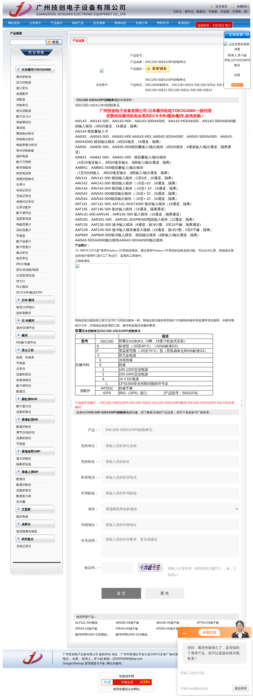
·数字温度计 (23, 241)
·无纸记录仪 (23, 196)
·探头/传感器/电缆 (27, 269)
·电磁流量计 (23, 224)
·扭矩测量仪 (23, 313)
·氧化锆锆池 (23, 76)
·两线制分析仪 (24, 133)
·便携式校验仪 (24, 179)
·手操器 (20, 235)
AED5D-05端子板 (127, 622)
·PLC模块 (21, 287)
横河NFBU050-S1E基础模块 (94, 634)
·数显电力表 (23, 496)
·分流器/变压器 (25, 275)
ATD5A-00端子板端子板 (172, 628)
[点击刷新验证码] (150, 567)
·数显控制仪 (23, 426)
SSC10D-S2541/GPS (201, 403)
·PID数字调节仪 (25, 342)
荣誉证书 (163, 23)
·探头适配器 (23, 111)
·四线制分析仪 (24, 139)
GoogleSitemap (73, 663)
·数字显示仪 (23, 406)
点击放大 (102, 84)
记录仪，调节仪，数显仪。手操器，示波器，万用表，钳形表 (211, 11)
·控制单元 (21, 105)
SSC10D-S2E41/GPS (114, 403)
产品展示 (57, 23)
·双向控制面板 (24, 150)
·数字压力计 (23, 116)
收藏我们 (243, 6)
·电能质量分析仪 (26, 145)
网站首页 (14, 23)
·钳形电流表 (23, 173)
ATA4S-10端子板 (86, 628)
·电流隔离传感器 (26, 531)
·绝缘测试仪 (23, 122)
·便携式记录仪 (24, 201)
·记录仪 (20, 368)
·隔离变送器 (23, 464)
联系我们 (184, 23)
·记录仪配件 (23, 207)
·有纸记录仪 (23, 190)
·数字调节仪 (23, 213)
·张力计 (20, 281)
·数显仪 (20, 391)
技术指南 (99, 23)
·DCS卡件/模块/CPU (28, 292)
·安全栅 (20, 501)
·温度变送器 (23, 218)
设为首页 (221, 6)
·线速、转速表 (24, 357)
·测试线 (20, 128)
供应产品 (78, 23)
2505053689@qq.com (127, 658)
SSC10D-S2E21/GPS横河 (169, 403)
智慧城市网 (126, 676)
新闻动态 (120, 23)
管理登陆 (90, 663)
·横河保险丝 (23, 167)
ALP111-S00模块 (86, 622)
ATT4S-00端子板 (208, 622)
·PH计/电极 (22, 264)
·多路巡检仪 (23, 380)
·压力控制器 (23, 82)
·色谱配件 (21, 94)
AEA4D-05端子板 (167, 622)
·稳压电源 (21, 516)
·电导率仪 (21, 258)
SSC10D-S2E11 (140, 403)
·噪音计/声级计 (25, 307)
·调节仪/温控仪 (25, 432)
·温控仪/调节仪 (25, 327)
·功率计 (20, 184)
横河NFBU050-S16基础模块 (134, 634)
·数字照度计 (23, 247)
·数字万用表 (23, 162)
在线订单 (142, 23)
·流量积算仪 (23, 374)
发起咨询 (241, 688)
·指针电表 (21, 156)
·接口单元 (21, 88)
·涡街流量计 (23, 230)
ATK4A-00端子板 (127, 628)
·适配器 (20, 99)
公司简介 (35, 23)
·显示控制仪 (23, 458)
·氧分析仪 (21, 252)
